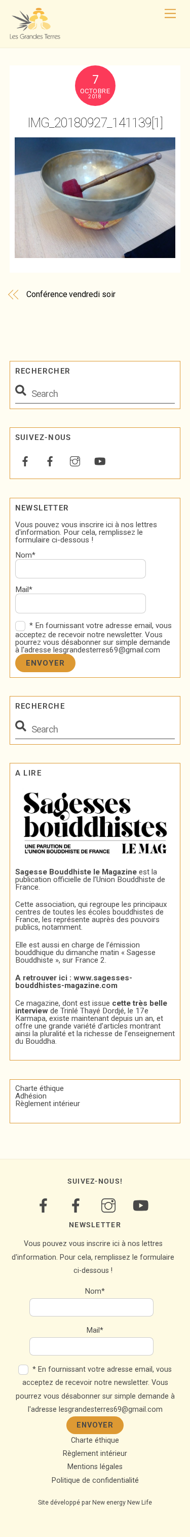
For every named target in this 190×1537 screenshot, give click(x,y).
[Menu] (170, 14)
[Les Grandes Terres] (35, 35)
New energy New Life (122, 1502)
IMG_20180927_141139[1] (94, 122)
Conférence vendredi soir (70, 294)
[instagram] (75, 460)
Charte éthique (39, 1088)
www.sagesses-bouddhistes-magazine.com (73, 981)
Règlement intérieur (47, 1103)
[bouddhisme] (50, 460)
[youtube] (100, 460)
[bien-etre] (25, 460)
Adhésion (31, 1096)
